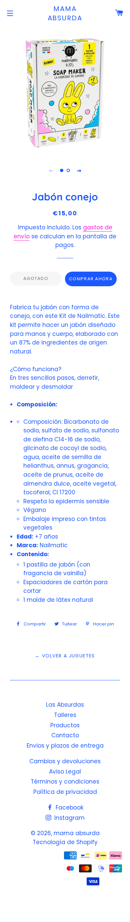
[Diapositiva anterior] (51, 170)
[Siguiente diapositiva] (79, 170)
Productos (65, 725)
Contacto (65, 735)
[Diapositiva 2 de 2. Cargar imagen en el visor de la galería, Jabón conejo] (68, 170)
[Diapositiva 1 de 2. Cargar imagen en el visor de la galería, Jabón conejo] (61, 170)
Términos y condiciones (65, 782)
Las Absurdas (65, 705)
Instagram (69, 818)
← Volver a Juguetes (65, 655)
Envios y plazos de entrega (65, 746)
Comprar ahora (91, 279)
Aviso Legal (65, 772)
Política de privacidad (65, 792)
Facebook (68, 807)
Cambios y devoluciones (65, 761)
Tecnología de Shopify (65, 842)
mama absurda (65, 13)
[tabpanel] (65, 90)
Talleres (65, 715)
